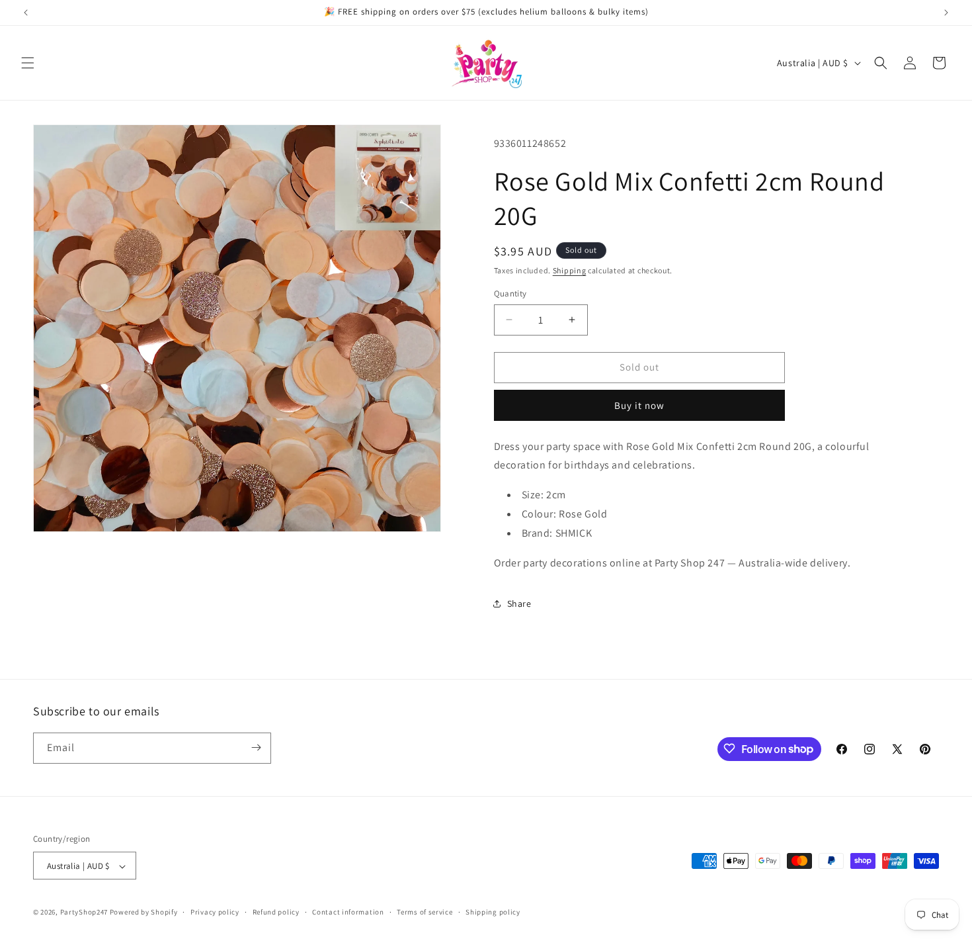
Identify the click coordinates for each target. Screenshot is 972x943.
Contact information (348, 912)
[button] (27, 62)
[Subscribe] (255, 747)
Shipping (570, 270)
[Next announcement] (946, 12)
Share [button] (519, 603)
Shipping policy (493, 912)
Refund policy (276, 912)
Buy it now (639, 405)
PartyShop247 (84, 912)
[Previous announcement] (25, 12)
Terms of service (424, 912)
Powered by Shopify (144, 912)
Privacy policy (214, 912)
